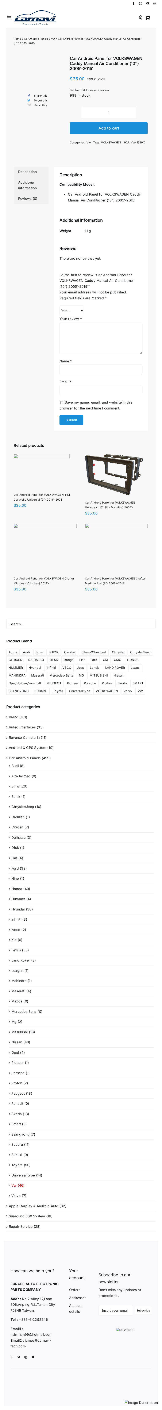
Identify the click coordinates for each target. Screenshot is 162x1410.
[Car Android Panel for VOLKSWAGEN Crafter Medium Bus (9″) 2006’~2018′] (116, 526)
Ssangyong (20, 1134)
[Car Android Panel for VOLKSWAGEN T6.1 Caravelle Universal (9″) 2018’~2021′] (42, 457)
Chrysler (118, 652)
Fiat (82, 660)
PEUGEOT (53, 683)
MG (81, 675)
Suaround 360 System (27, 1216)
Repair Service (20, 1226)
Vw (88, 142)
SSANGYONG (19, 691)
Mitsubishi (19, 1032)
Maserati (37, 675)
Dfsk (15, 847)
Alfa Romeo (20, 776)
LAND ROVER (115, 667)
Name (65, 361)
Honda (16, 889)
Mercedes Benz (23, 1011)
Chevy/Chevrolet (93, 652)
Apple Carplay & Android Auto (33, 1206)
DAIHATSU (36, 660)
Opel (15, 1052)
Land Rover (20, 960)
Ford (93, 660)
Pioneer (72, 683)
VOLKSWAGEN (111, 142)
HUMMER (16, 667)
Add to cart (109, 128)
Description (27, 172)
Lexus (135, 667)
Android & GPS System (27, 748)
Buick (15, 796)
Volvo (128, 691)
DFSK (54, 660)
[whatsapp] (154, 3)
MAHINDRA (17, 675)
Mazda (16, 1001)
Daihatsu (18, 837)
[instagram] (140, 3)
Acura (13, 652)
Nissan (118, 675)
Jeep (80, 667)
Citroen (17, 827)
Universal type (79, 691)
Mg (13, 1022)
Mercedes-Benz (61, 675)
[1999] (38, 73)
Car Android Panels (24, 758)
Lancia (94, 667)
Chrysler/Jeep (140, 652)
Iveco (15, 930)
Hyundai (35, 667)
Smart (16, 1124)
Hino (15, 878)
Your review (70, 319)
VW (140, 691)
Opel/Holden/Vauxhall (25, 683)
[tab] (31, 172)
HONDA (133, 660)
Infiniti (51, 667)
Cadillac (70, 652)
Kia (14, 940)
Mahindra (19, 981)
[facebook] (133, 3)
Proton (107, 683)
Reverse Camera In (24, 737)
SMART (138, 683)
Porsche (90, 683)
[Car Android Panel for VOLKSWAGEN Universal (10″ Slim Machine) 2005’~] (114, 457)
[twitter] (19, 1357)
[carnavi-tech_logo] (35, 11)
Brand (13, 717)
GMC (118, 660)
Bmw (39, 652)
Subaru (17, 1144)
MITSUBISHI (99, 675)
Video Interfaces (22, 727)
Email (65, 382)
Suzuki (16, 1155)
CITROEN (16, 660)
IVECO (66, 667)
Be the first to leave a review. (90, 90)
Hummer (18, 899)
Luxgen (17, 970)
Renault (17, 1103)
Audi (26, 652)
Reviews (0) (28, 198)
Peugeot (18, 1093)
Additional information (27, 185)
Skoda (122, 683)
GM (105, 660)
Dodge (68, 660)
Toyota (58, 691)
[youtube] (147, 3)
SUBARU (40, 691)
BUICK (53, 652)
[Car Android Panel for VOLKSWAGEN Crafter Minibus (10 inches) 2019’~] (45, 526)
